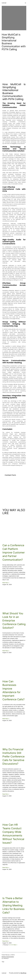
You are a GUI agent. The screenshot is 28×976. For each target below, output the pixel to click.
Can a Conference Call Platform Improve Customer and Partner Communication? (13, 552)
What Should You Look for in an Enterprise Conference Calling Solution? (14, 620)
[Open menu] (25, 3)
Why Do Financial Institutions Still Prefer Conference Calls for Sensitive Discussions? (13, 756)
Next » (15, 944)
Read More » (5, 582)
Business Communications (8, 956)
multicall (4, 3)
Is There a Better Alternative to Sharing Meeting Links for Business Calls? (13, 905)
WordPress (23, 973)
